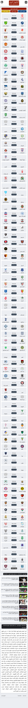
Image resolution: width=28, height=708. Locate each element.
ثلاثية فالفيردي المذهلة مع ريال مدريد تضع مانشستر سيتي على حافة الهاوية (9, 590)
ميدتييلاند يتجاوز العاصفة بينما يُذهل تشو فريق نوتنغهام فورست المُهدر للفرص (10, 584)
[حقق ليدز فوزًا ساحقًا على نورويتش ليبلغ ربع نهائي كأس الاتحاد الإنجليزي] (23, 596)
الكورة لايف (3, 695)
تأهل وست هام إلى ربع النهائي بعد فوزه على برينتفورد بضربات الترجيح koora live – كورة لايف (10, 608)
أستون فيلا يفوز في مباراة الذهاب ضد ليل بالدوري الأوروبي (10, 578)
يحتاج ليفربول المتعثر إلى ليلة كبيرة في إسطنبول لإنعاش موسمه (10, 612)
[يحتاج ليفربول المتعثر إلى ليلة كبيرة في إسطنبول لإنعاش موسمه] (23, 613)
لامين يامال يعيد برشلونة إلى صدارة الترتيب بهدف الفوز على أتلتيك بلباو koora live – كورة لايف (10, 619)
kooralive (19, 695)
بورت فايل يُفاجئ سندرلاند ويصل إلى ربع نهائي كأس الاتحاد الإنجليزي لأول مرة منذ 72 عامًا (10, 602)
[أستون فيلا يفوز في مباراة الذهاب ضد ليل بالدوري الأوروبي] (23, 579)
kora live (24, 695)
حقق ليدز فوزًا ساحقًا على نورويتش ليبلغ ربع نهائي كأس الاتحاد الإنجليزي (10, 595)
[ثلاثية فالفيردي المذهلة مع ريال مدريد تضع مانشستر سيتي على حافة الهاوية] (23, 590)
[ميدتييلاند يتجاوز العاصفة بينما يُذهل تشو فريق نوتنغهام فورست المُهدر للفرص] (23, 584)
